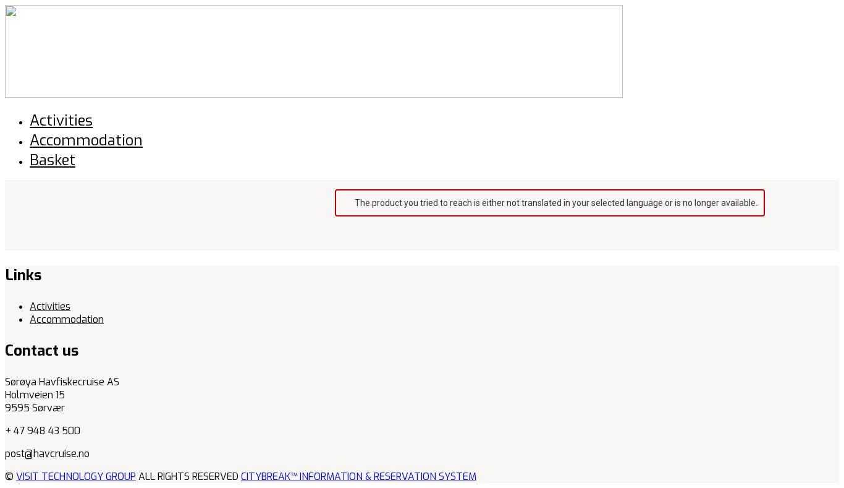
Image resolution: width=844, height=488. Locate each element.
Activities (50, 306)
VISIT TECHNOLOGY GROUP (76, 476)
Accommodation (67, 319)
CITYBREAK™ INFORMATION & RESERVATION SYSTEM (358, 476)
